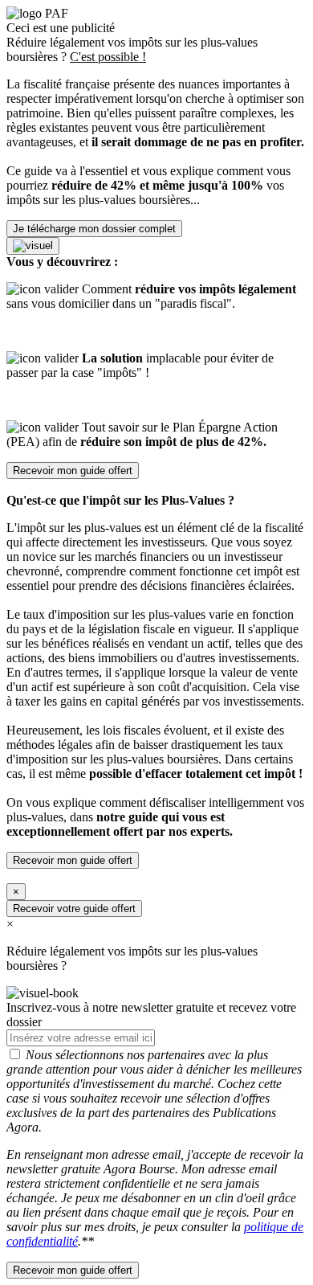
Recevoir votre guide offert (74, 908)
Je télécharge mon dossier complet (94, 229)
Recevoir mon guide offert (72, 470)
